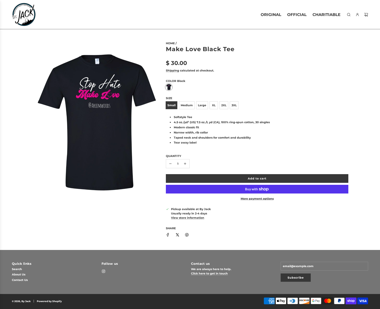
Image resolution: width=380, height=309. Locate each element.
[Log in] (357, 14)
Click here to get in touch (209, 273)
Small (171, 105)
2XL (223, 105)
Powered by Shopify (49, 301)
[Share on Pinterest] (186, 235)
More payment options (257, 198)
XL (214, 105)
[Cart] (366, 14)
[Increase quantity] (185, 163)
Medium (187, 105)
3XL (234, 105)
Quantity (173, 156)
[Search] (348, 14)
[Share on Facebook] (167, 235)
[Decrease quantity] (170, 163)
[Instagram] (103, 271)
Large (202, 105)
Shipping (172, 70)
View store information (187, 218)
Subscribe (296, 277)
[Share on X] (177, 235)
